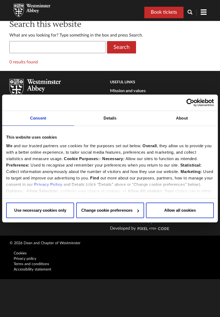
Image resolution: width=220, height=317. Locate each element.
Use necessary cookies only (40, 210)
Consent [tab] (38, 118)
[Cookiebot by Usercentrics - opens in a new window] (190, 103)
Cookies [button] (20, 253)
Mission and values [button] (128, 90)
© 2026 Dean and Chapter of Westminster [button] (45, 243)
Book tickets (164, 12)
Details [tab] (110, 118)
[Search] (192, 12)
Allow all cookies (180, 210)
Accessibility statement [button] (32, 269)
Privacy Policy (48, 184)
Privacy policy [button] (25, 259)
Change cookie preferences (107, 210)
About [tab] (182, 118)
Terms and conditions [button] (31, 264)
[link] (153, 228)
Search (121, 47)
